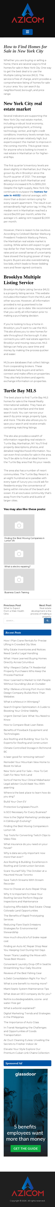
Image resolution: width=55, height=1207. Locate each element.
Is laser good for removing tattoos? (24, 757)
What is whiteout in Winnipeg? (22, 701)
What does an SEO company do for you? (27, 994)
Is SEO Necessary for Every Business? (25, 812)
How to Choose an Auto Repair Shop (25, 889)
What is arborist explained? (19, 1008)
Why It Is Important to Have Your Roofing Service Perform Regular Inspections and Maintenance (23, 898)
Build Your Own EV (15, 801)
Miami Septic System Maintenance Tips (26, 988)
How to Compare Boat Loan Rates (23, 724)
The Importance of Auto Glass (21, 1022)
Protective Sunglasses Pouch (21, 807)
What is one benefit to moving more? (25, 983)
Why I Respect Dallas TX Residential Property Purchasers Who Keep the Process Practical (25, 671)
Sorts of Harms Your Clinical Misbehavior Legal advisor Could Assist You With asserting (27, 784)
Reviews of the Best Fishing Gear (23, 973)
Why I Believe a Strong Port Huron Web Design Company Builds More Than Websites (27, 693)
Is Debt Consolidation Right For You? (25, 978)
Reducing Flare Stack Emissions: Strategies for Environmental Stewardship (22, 928)
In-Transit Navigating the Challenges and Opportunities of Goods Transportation (25, 1031)
